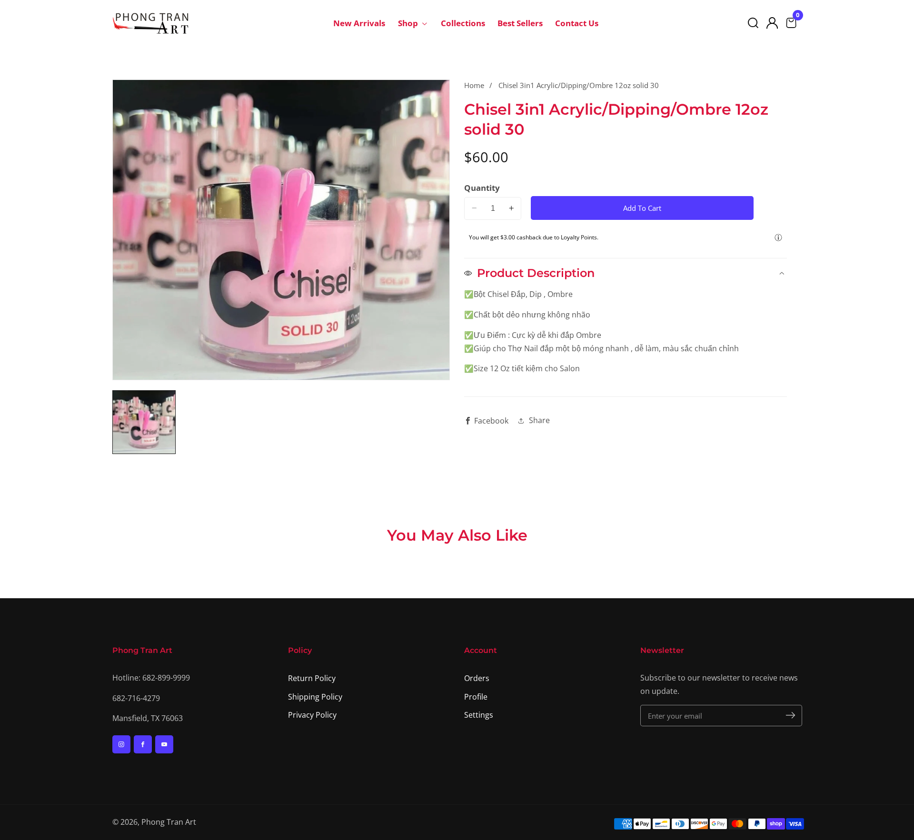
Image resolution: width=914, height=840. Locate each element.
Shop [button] (409, 23)
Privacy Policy (312, 715)
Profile (475, 697)
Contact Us (576, 23)
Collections (463, 23)
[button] (753, 22)
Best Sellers (520, 23)
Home (474, 85)
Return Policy (312, 678)
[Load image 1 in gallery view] (144, 422)
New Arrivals (359, 23)
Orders (476, 678)
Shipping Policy (315, 697)
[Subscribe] (790, 715)
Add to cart (642, 207)
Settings (478, 715)
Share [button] (539, 420)
